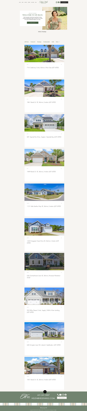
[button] (32, 23)
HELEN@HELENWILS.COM (43, 398)
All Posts (26, 41)
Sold (53, 41)
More (57, 41)
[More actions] (61, 64)
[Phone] (58, 395)
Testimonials (46, 41)
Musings (39, 41)
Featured (33, 41)
